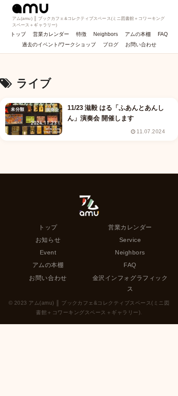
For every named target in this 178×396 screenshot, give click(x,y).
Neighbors (130, 252)
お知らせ (47, 239)
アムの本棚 (48, 264)
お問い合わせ (48, 277)
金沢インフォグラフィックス (130, 283)
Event (48, 252)
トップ (47, 227)
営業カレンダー (130, 227)
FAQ (130, 264)
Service (130, 239)
